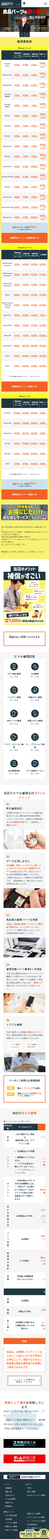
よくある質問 (10, 1499)
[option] (24, 19)
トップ (6, 1484)
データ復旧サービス (34, 1528)
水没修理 (8, 1519)
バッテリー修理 (11, 1523)
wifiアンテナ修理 (11, 1530)
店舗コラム (9, 1502)
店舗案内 (8, 1488)
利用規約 (8, 1506)
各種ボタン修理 (11, 1526)
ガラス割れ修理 (11, 1515)
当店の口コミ (10, 1495)
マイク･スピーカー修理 (35, 1517)
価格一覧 (8, 1492)
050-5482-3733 (34, 376)
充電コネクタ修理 (33, 1514)
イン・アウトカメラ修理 (36, 1521)
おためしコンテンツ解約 (36, 1495)
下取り (29, 1488)
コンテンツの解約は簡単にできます (24, 1380)
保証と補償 (31, 1492)
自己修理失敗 (32, 1524)
